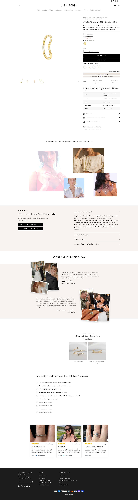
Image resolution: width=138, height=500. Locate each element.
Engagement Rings (47, 10)
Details (85, 81)
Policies (61, 482)
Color (89, 40)
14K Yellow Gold (85, 43)
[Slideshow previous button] (30, 440)
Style (84, 48)
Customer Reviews (43, 475)
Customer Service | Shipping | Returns (68, 480)
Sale (39, 10)
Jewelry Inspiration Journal (45, 482)
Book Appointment (95, 10)
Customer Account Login (65, 478)
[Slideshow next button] (108, 440)
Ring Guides (58, 10)
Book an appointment (30, 224)
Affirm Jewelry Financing (44, 484)
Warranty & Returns (114, 82)
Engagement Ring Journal (44, 480)
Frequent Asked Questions (97, 82)
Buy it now (101, 60)
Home (84, 17)
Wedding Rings (68, 10)
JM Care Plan (62, 475)
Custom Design (42, 478)
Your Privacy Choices (64, 484)
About (86, 10)
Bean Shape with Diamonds (91, 51)
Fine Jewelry (78, 10)
